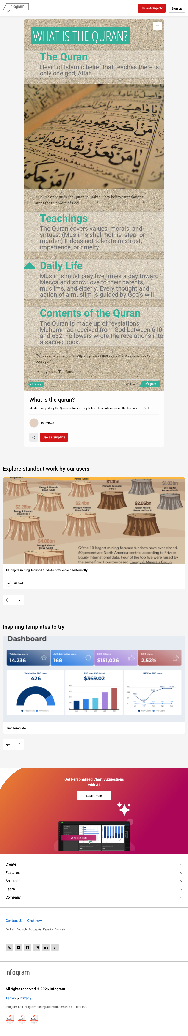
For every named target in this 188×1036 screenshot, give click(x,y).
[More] (157, 26)
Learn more (94, 796)
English (10, 929)
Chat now (34, 920)
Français (60, 929)
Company (13, 897)
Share (37, 384)
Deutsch (21, 929)
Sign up (177, 8)
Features (13, 872)
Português (35, 929)
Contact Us (14, 920)
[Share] (33, 437)
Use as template (152, 8)
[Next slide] (18, 600)
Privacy (25, 998)
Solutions (13, 881)
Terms (11, 998)
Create (11, 864)
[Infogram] (16, 8)
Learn (10, 889)
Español (48, 929)
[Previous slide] (8, 600)
